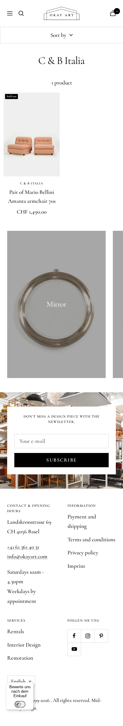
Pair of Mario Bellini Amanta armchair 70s (32, 196)
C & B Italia (31, 183)
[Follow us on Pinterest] (101, 635)
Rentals (15, 631)
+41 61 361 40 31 (23, 546)
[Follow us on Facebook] (74, 635)
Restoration (20, 657)
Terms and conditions (91, 539)
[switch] (20, 704)
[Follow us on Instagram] (87, 635)
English (18, 681)
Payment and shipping (81, 521)
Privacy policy (82, 552)
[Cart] (113, 13)
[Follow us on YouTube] (74, 649)
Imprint (76, 565)
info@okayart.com (27, 556)
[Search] (21, 13)
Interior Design (24, 644)
